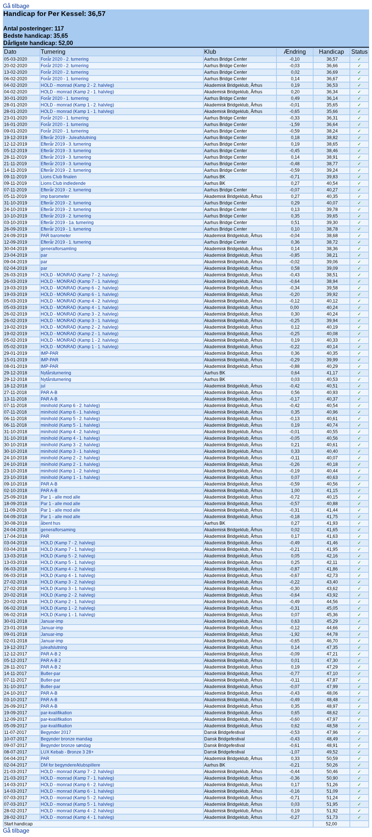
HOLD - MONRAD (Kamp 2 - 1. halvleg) (79, 333)
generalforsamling (59, 248)
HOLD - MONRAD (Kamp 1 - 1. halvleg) (79, 346)
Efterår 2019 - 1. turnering (66, 229)
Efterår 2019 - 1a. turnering (67, 222)
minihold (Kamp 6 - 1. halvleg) (70, 412)
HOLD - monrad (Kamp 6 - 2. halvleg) (77, 784)
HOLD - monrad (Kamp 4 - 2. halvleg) (77, 810)
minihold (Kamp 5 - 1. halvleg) (70, 425)
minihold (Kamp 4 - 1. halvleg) (70, 438)
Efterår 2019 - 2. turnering (66, 170)
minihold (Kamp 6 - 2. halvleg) (70, 405)
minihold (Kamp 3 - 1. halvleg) (70, 451)
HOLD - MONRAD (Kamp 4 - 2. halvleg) (79, 301)
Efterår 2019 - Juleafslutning (68, 137)
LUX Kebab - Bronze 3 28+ (67, 752)
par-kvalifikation (56, 712)
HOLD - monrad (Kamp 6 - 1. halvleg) (77, 791)
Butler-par (50, 673)
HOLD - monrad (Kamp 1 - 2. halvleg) (77, 104)
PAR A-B (49, 392)
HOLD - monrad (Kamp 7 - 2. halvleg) (77, 771)
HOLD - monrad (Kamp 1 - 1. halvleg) (77, 111)
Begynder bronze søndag (66, 745)
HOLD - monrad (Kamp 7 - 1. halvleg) (77, 778)
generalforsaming (58, 529)
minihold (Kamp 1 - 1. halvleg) (70, 477)
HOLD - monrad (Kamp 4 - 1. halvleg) (77, 817)
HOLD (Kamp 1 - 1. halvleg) (68, 614)
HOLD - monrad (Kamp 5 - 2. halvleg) (77, 797)
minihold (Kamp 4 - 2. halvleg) (70, 431)
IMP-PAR (49, 353)
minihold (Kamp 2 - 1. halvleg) (70, 464)
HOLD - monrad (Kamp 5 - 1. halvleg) (77, 804)
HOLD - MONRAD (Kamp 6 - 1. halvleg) (79, 294)
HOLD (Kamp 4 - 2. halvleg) (68, 569)
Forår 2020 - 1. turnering (65, 78)
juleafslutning (54, 647)
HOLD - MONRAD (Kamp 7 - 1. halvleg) (79, 281)
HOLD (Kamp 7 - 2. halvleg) (68, 542)
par (44, 255)
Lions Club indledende (63, 183)
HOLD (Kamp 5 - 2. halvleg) (68, 555)
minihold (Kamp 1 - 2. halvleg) (70, 471)
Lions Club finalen (59, 176)
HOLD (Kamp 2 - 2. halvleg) (68, 595)
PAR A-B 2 (51, 654)
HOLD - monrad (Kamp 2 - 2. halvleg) (77, 85)
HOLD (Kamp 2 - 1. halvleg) (68, 601)
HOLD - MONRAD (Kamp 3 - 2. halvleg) (79, 314)
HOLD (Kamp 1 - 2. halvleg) (68, 608)
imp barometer (55, 196)
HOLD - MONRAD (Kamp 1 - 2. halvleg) (79, 340)
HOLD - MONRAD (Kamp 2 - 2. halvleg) (79, 327)
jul (43, 386)
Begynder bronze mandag (66, 738)
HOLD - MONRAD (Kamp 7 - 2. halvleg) (79, 274)
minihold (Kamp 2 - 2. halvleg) (70, 457)
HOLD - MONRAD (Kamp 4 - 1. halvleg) (79, 307)
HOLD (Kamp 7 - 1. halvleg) (68, 549)
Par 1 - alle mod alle (60, 497)
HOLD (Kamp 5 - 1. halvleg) (68, 562)
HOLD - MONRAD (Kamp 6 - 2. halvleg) (79, 287)
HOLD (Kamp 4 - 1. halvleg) (68, 575)
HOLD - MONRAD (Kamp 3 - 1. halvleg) (79, 320)
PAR (45, 536)
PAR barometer (56, 235)
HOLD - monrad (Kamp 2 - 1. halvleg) (77, 91)
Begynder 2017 (56, 732)
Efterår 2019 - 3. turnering (66, 144)
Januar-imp (52, 621)
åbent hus (50, 523)
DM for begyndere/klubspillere (70, 765)
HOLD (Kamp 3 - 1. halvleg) (68, 588)
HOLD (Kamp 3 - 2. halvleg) (68, 582)
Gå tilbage (16, 6)
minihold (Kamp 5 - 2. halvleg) (70, 418)
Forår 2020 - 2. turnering (65, 59)
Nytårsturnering (56, 372)
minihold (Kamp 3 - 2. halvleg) (70, 444)
